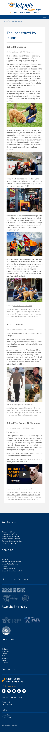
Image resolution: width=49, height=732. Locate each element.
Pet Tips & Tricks (18, 306)
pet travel (22, 314)
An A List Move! (15, 324)
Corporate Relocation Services (12, 541)
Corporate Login (7, 704)
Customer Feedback (8, 569)
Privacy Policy (6, 717)
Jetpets (31, 52)
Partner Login (6, 702)
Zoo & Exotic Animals (9, 543)
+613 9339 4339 (32, 12)
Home (6, 21)
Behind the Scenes (16, 46)
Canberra (5, 663)
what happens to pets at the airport (26, 316)
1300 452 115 (17, 12)
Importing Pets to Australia (11, 537)
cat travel (24, 312)
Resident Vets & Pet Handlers (11, 562)
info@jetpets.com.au (9, 686)
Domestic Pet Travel (8, 532)
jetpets (16, 314)
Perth (3, 656)
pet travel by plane (32, 314)
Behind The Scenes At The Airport (24, 423)
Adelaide (5, 658)
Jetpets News (28, 405)
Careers (4, 566)
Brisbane (5, 649)
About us (5, 559)
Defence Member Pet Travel (11, 539)
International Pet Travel (9, 534)
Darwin (4, 660)
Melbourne (5, 651)
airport (17, 309)
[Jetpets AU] (24, 7)
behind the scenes (26, 309)
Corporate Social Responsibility (12, 571)
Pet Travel (28, 306)
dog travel (30, 312)
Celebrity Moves (18, 405)
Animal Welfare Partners (10, 564)
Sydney (4, 654)
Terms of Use (6, 715)
